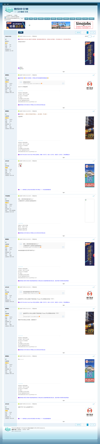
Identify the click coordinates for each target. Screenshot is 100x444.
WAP (28, 429)
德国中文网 (14, 429)
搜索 (26, 18)
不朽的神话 (7, 195)
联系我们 (19, 429)
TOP (64, 71)
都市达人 (7, 41)
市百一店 (47, 18)
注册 (5, 4)
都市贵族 (7, 165)
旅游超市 (91, 18)
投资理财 (60, 18)
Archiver (24, 429)
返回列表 (78, 32)
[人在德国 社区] (16, 12)
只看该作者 (34, 36)
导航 (31, 18)
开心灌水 (85, 18)
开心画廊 (72, 18)
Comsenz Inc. (42, 428)
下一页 (92, 32)
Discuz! (18, 428)
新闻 (35, 18)
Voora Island (30, 428)
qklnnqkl (7, 160)
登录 (8, 4)
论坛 (22, 18)
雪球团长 (7, 75)
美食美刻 (79, 18)
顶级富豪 (7, 80)
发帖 (20, 32)
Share (21, 67)
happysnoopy (8, 36)
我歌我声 (66, 18)
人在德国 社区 (9, 15)
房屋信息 (53, 18)
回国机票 (41, 18)
